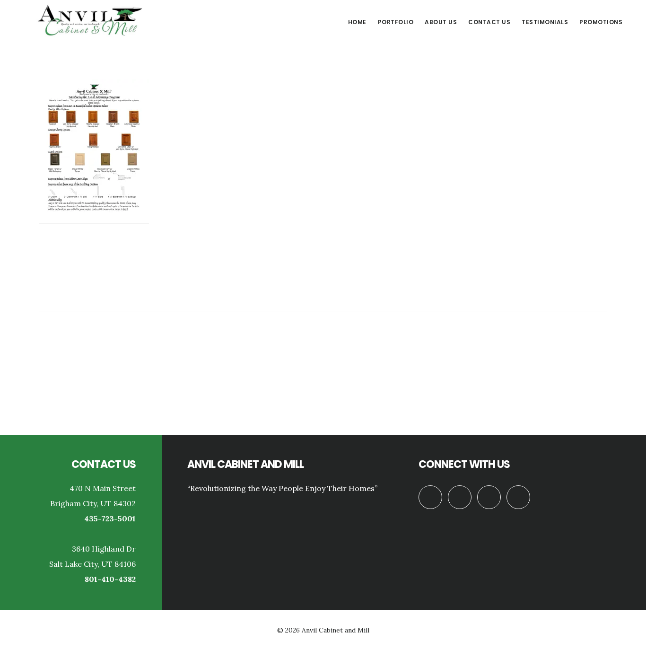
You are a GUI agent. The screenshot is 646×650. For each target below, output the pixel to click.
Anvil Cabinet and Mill (90, 20)
